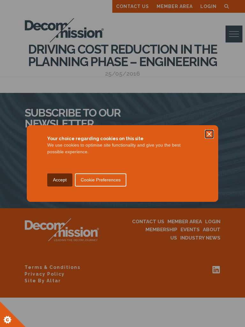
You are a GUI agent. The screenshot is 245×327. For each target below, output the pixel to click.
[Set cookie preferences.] (13, 314)
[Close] (209, 134)
